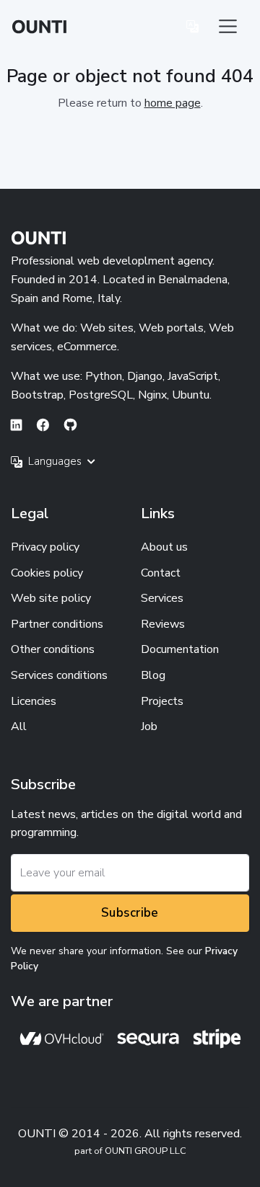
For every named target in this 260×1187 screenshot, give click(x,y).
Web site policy (51, 598)
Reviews (163, 624)
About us (164, 547)
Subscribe (130, 912)
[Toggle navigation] (227, 26)
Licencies (33, 701)
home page (172, 103)
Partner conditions (57, 624)
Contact (161, 573)
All (19, 726)
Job (149, 726)
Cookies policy (47, 573)
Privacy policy (45, 547)
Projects (162, 701)
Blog (153, 675)
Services (162, 598)
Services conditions (59, 675)
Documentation (180, 649)
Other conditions (53, 649)
